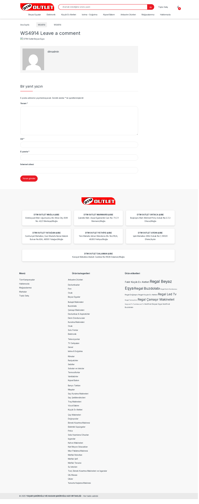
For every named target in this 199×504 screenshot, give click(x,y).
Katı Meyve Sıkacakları (78, 447)
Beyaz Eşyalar (34, 14)
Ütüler (70, 479)
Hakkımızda (165, 14)
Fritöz (70, 431)
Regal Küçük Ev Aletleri (148, 295)
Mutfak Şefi (73, 459)
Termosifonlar (74, 372)
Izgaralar (72, 439)
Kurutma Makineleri (76, 322)
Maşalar (71, 389)
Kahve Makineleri (75, 443)
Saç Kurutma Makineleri (78, 393)
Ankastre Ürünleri (128, 14)
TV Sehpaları (73, 343)
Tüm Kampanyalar (27, 279)
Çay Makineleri (74, 415)
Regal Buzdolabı (147, 288)
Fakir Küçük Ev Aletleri (137, 282)
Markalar (23, 292)
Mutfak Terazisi (74, 463)
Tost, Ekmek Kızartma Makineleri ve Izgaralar (87, 471)
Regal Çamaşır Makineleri (156, 299)
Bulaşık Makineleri (76, 302)
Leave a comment (60, 33)
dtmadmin (53, 51)
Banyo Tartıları (74, 385)
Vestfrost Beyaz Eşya (153, 304)
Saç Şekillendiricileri (76, 397)
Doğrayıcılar (73, 419)
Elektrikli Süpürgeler (76, 427)
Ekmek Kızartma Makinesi (79, 423)
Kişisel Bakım (109, 14)
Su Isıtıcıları (72, 467)
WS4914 (41, 25)
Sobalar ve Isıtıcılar (76, 368)
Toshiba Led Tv (138, 304)
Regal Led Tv (167, 294)
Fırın (69, 289)
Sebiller (71, 364)
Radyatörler (73, 360)
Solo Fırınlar (73, 330)
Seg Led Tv (129, 304)
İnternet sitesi (27, 164)
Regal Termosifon (131, 300)
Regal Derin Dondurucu (168, 289)
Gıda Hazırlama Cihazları (78, 435)
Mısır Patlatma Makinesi (78, 451)
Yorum (24, 103)
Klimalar (71, 356)
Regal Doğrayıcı (131, 295)
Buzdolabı (72, 306)
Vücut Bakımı (73, 405)
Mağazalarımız (148, 14)
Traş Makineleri (74, 401)
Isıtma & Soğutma (75, 351)
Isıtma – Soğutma (89, 14)
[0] (178, 7)
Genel (70, 347)
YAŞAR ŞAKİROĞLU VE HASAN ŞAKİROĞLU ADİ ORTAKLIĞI (53, 496)
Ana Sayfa (24, 25)
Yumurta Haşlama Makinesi (79, 483)
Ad (22, 139)
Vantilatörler (73, 376)
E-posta (24, 151)
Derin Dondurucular (76, 318)
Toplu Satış (163, 7)
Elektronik (51, 14)
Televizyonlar (74, 339)
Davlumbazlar (74, 285)
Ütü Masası (72, 475)
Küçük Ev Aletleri (68, 14)
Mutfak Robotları (75, 455)
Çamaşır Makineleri (76, 310)
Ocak (70, 293)
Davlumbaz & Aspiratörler (79, 314)
